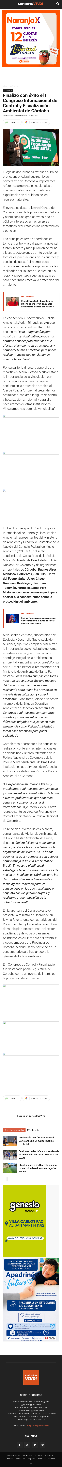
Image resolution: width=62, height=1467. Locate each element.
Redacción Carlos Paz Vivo (16, 116)
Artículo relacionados (14, 1130)
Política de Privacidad (46, 1458)
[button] (58, 4)
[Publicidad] (31, 38)
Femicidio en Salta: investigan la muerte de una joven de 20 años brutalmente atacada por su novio (37, 304)
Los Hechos (27, 1455)
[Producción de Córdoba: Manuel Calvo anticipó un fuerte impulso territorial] (10, 1141)
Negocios (31, 1458)
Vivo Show (49, 1455)
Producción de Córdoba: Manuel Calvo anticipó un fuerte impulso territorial (36, 1141)
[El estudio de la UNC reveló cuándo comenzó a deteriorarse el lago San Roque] (10, 1168)
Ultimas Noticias (13, 1455)
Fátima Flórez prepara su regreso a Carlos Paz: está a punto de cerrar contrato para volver (38, 621)
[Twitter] (35, 1445)
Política (10, 1458)
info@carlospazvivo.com (37, 1425)
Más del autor (33, 1130)
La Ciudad (38, 1455)
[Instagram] (27, 1445)
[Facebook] (19, 1445)
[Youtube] (42, 1445)
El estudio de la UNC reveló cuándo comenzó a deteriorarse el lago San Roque (38, 1168)
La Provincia (14, 86)
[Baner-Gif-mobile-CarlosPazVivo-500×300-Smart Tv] (24, 1256)
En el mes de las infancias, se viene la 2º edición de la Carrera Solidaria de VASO (39, 1154)
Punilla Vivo (20, 1458)
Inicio (5, 86)
